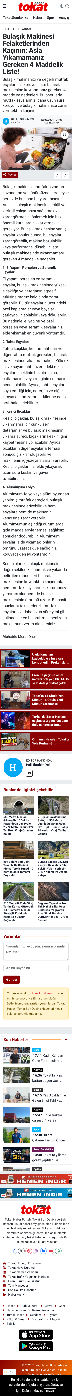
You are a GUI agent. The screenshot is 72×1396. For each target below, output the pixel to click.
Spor (50, 17)
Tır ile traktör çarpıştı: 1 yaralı (47, 1117)
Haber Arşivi (16, 1294)
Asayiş (64, 17)
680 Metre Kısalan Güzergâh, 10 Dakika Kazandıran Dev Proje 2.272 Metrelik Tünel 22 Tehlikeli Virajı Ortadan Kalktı (18, 825)
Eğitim (37, 1169)
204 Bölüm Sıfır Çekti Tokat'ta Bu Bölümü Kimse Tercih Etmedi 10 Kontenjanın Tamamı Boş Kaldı (18, 868)
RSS (11, 1372)
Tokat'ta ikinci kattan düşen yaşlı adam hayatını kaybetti (49, 1078)
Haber (37, 17)
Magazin (55, 1319)
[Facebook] (14, 1251)
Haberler (10, 29)
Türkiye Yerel (29, 1306)
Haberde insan (16, 1310)
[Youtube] (51, 1251)
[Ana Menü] (4, 6)
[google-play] (36, 1347)
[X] (21, 1251)
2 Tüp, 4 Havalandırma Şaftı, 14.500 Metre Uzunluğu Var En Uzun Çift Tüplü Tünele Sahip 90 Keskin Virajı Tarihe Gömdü (53, 825)
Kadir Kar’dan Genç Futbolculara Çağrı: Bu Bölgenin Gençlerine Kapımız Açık (50, 1058)
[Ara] (67, 6)
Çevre (48, 1306)
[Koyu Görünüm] (62, 6)
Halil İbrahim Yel (38, 765)
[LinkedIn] (43, 1251)
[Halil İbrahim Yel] (13, 767)
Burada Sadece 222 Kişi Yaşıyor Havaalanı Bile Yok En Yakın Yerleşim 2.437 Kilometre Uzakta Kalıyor (53, 868)
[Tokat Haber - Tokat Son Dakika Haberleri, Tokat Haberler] (33, 5)
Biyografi (38, 1319)
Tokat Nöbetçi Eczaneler (24, 1263)
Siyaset (52, 1315)
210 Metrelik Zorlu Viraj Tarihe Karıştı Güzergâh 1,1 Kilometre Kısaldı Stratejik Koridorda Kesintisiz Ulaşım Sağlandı (18, 912)
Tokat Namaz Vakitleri (23, 1272)
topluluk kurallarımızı (42, 993)
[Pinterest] (28, 1251)
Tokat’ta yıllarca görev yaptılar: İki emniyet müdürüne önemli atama (49, 1158)
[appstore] (36, 1335)
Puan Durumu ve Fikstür (24, 1281)
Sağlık (37, 1089)
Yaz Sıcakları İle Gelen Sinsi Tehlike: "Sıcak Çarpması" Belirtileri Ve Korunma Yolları (49, 1098)
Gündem (35, 1315)
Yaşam (26, 29)
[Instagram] (36, 1251)
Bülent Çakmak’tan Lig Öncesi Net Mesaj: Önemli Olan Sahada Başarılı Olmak (49, 1138)
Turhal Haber (15, 1315)
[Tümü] (67, 1039)
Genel (62, 1306)
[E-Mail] (29, 773)
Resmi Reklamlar (43, 1310)
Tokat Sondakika (15, 17)
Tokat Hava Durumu (21, 1268)
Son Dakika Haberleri (22, 1290)
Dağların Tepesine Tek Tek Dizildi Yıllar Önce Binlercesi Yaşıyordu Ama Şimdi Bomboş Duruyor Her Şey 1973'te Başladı (53, 912)
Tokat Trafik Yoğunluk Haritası (28, 1277)
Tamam (50, 1391)
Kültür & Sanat (16, 1319)
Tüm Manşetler (18, 1285)
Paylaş (12, 174)
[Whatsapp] (58, 1251)
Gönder (11, 979)
